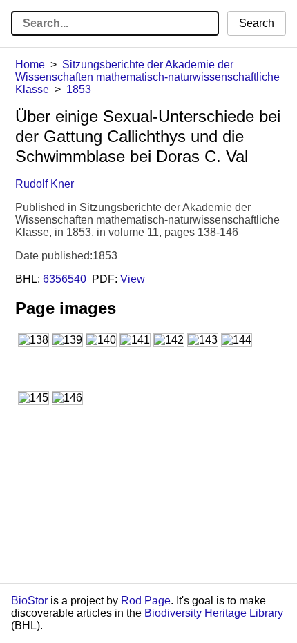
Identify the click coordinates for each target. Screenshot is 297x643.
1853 (78, 89)
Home (30, 64)
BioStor (29, 600)
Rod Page (146, 600)
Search (256, 23)
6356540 (64, 279)
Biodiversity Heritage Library (213, 613)
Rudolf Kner (44, 184)
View (132, 279)
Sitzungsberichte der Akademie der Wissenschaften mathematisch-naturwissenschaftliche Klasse (147, 77)
